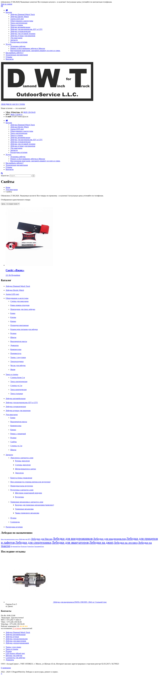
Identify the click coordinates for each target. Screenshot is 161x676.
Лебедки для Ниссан (41, 538)
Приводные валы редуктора (21, 486)
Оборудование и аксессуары (21, 21)
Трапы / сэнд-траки (18, 357)
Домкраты (14, 345)
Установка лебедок (17, 46)
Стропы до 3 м (16, 386)
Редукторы (19, 497)
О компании (6, 668)
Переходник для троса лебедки (22, 309)
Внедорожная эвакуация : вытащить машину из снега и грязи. (35, 51)
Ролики (13, 333)
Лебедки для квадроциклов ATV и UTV (26, 29)
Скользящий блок (39, 546)
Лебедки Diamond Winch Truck (22, 14)
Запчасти (14, 40)
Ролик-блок (30, 546)
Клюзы (13, 317)
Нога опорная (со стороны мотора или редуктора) (30, 482)
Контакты (10, 59)
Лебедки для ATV (25, 539)
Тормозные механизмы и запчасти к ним (26, 502)
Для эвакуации (16, 38)
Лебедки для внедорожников (73, 538)
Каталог (9, 12)
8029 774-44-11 (17, 114)
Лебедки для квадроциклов (109, 538)
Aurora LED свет (17, 19)
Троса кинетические (18, 390)
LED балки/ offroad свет (15, 653)
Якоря (12, 370)
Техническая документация (17, 55)
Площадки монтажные (19, 325)
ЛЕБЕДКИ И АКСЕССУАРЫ (13, 104)
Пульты (13, 518)
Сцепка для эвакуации (19, 301)
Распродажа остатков (18, 42)
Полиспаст (24, 546)
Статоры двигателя (23, 465)
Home (8, 187)
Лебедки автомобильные (20, 27)
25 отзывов (16, 628)
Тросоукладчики (17, 361)
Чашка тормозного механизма (27, 513)
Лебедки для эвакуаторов (70, 542)
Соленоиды (15, 522)
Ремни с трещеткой (18, 434)
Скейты (13, 442)
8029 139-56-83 (29, 112)
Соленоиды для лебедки (15, 658)
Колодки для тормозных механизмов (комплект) (34, 505)
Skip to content (6, 4)
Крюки (13, 321)
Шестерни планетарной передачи (28, 493)
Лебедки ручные (12, 637)
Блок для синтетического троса (10, 539)
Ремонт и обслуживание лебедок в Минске (27, 48)
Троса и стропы (16, 25)
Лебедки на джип (101, 542)
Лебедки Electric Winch (19, 17)
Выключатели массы (18, 341)
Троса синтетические (18, 23)
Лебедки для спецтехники (33, 542)
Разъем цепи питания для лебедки (24, 329)
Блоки (12, 313)
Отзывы (9, 57)
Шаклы (13, 337)
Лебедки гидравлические (20, 31)
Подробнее (15, 275)
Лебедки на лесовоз (126, 542)
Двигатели (19, 473)
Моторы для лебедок (14, 656)
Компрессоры (15, 349)
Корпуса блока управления (21, 478)
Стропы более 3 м (17, 378)
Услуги (8, 44)
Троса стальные (16, 394)
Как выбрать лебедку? (14, 53)
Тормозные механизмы (24, 509)
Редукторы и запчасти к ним (21, 490)
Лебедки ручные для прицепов (22, 36)
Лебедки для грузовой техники (22, 34)
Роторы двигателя (22, 461)
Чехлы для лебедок (18, 365)
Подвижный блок (16, 546)
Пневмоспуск (15, 353)
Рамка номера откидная (19, 305)
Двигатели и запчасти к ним (21, 458)
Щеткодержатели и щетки (25, 469)
